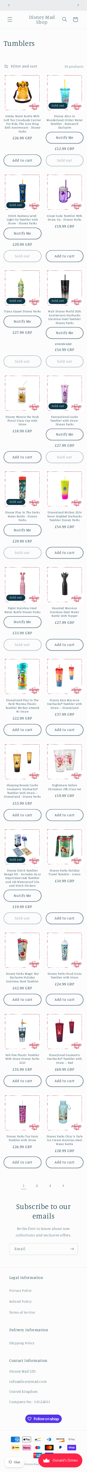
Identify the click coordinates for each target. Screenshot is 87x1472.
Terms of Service (22, 1312)
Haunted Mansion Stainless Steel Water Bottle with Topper (64, 611)
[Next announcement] (78, 5)
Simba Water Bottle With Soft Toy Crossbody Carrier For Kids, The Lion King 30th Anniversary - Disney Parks (22, 123)
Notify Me (64, 137)
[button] (9, 19)
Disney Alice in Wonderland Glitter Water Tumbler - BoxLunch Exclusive (64, 121)
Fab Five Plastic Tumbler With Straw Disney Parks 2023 (22, 1058)
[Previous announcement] (9, 5)
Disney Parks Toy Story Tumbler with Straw (22, 1138)
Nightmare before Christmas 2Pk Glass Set (64, 787)
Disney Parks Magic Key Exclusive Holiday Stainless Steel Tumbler (22, 977)
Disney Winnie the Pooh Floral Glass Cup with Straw (22, 420)
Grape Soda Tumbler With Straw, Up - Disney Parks (65, 217)
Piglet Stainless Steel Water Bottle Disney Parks (22, 610)
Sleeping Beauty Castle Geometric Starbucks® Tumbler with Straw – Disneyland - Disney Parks (22, 790)
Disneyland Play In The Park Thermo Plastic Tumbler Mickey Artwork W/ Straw (22, 705)
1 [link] (24, 1185)
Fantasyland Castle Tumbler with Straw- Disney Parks (64, 420)
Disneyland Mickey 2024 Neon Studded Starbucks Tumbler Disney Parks (64, 516)
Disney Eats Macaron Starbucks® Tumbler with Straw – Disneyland (64, 704)
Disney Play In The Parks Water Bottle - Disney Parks (22, 516)
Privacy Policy (20, 1290)
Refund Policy (20, 1301)
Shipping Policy (21, 1343)
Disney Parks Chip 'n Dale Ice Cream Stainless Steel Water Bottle (65, 1140)
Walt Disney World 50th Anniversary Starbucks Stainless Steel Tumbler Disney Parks (64, 317)
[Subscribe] (72, 1249)
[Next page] (63, 1185)
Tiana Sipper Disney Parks (22, 311)
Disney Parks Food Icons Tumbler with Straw (65, 975)
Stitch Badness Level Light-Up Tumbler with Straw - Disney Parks (22, 219)
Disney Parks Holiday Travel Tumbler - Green (64, 872)
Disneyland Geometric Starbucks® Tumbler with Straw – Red (64, 1058)
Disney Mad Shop (35, 1464)
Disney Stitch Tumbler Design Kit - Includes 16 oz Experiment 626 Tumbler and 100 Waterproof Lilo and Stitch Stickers (22, 878)
